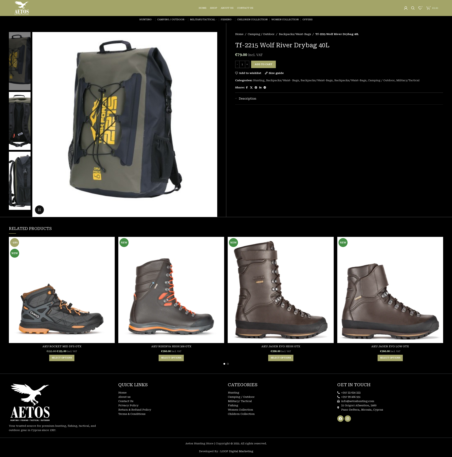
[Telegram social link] (264, 87)
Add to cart (263, 64)
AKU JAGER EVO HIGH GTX (280, 346)
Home (239, 34)
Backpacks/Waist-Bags (295, 34)
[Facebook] (340, 418)
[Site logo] (21, 7)
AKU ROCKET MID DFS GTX (61, 346)
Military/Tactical (407, 80)
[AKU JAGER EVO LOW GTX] (390, 290)
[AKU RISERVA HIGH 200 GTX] (171, 290)
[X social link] (251, 87)
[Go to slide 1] (224, 364)
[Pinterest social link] (256, 87)
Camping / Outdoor (261, 34)
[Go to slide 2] (228, 364)
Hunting (258, 80)
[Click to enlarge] (39, 209)
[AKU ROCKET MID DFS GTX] (62, 290)
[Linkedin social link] (260, 87)
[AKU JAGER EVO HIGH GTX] (281, 290)
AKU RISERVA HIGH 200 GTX (171, 346)
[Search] (412, 8)
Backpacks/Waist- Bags (282, 80)
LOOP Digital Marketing (236, 451)
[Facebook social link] (247, 87)
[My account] (405, 8)
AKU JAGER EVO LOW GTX (390, 346)
